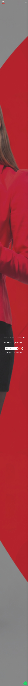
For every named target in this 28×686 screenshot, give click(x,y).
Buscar (20, 348)
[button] (26, 2)
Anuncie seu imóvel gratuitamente (14, 352)
